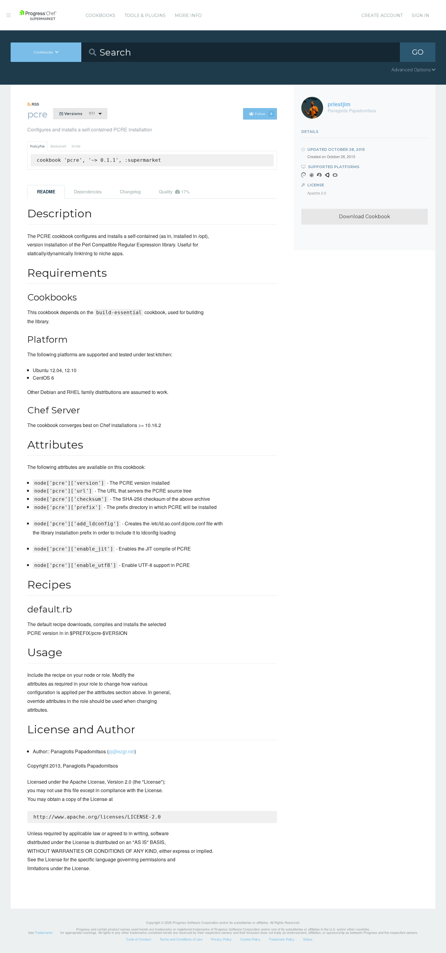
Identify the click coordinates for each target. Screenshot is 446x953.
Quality (174, 191)
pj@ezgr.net (121, 751)
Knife (76, 146)
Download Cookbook (364, 216)
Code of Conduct (138, 939)
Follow (263, 114)
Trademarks (44, 932)
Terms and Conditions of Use (181, 939)
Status (308, 939)
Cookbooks (100, 15)
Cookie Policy (250, 939)
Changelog (130, 191)
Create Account (382, 15)
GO (418, 52)
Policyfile (37, 146)
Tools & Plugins (145, 15)
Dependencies (88, 191)
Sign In (420, 15)
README (46, 191)
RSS (35, 104)
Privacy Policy (221, 939)
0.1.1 (77, 113)
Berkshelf (58, 146)
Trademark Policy (282, 939)
